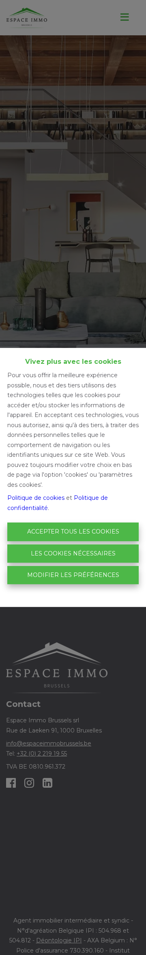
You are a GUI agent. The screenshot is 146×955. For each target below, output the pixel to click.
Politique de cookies (35, 497)
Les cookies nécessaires (73, 553)
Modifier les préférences (73, 575)
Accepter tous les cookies (73, 531)
